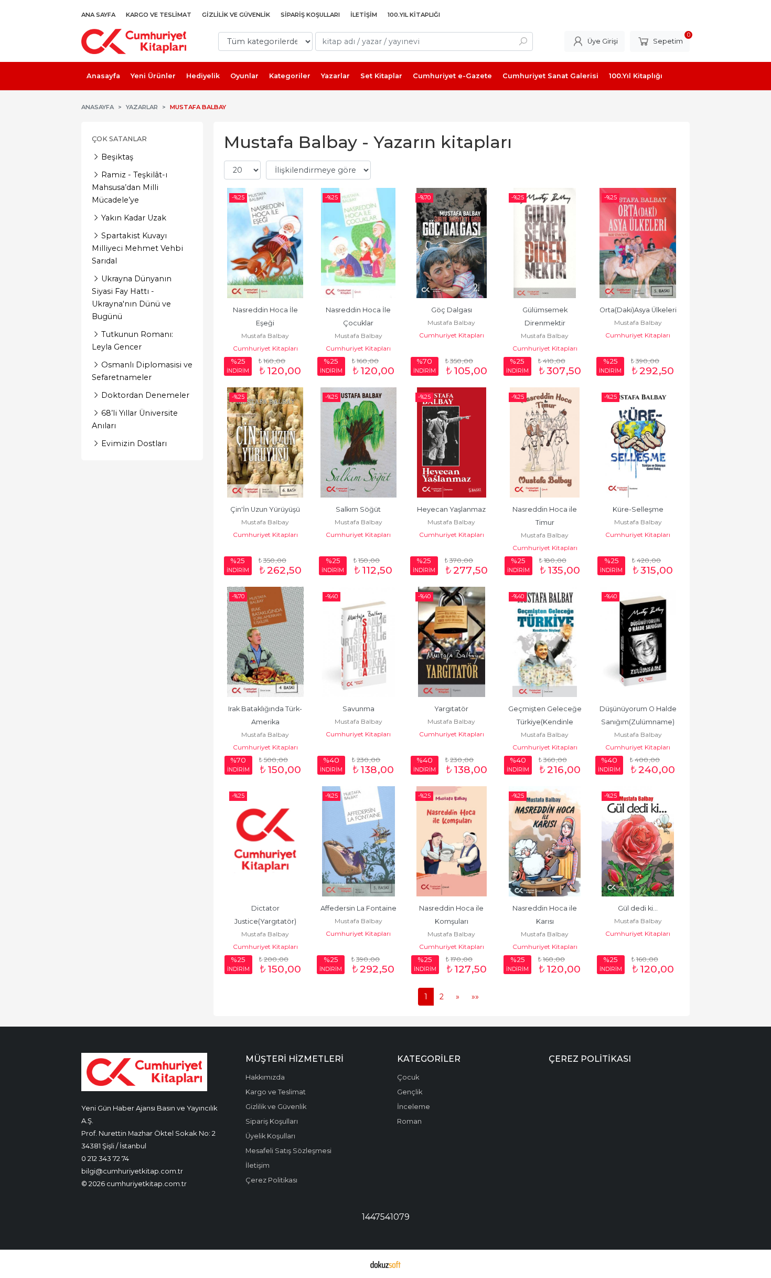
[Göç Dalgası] (451, 243)
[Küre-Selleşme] (637, 442)
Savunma (358, 709)
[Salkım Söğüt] (358, 442)
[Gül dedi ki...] (637, 841)
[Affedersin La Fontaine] (358, 841)
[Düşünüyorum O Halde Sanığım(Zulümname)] (637, 642)
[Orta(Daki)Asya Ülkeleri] (637, 243)
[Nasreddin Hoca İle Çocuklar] (358, 243)
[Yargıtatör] (451, 642)
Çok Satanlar (119, 139)
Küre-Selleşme (638, 509)
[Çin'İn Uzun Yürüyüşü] (265, 442)
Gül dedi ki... (638, 908)
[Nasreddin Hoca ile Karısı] (545, 841)
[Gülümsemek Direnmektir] (545, 243)
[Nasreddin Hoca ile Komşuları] (451, 841)
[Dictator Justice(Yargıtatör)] (265, 841)
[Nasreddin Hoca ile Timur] (545, 442)
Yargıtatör (451, 709)
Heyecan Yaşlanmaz (451, 509)
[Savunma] (358, 642)
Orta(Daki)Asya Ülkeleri (638, 310)
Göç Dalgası (451, 310)
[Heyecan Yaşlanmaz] (451, 442)
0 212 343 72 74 (105, 1158)
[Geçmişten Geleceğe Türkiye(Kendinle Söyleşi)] (545, 642)
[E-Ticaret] (385, 1264)
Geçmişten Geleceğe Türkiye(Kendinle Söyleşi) (545, 722)
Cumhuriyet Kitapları (265, 348)
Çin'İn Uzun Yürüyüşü (265, 509)
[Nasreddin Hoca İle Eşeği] (265, 243)
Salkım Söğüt (358, 509)
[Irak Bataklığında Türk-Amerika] (265, 642)
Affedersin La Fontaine (358, 908)
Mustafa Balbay (265, 336)
